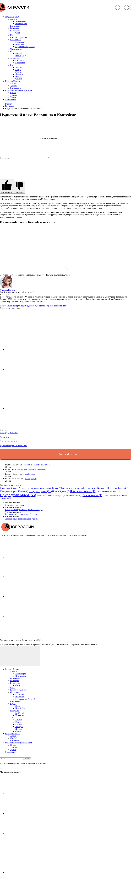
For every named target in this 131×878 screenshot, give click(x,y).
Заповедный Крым (50, 488)
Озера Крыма (119, 488)
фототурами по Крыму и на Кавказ (71, 535)
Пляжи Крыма (6, 306)
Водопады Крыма (10, 488)
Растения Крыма (43, 495)
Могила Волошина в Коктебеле (37, 465)
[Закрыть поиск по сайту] (1, 768)
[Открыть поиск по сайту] (126, 7)
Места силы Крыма (96, 487)
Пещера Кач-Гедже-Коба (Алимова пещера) (24, 510)
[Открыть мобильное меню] (130, 7)
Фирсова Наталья (7, 290)
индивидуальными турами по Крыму (37, 535)
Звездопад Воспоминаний (35, 469)
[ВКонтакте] (24, 557)
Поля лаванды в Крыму (108, 491)
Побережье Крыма (83, 491)
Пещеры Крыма (40, 491)
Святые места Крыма (73, 496)
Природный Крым (18, 495)
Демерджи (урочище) (14, 505)
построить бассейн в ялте (55, 306)
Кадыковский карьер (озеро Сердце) (21, 514)
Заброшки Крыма (30, 488)
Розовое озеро (56, 495)
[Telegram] (24, 616)
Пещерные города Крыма (14, 491)
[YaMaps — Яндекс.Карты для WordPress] (65, 269)
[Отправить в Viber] (24, 389)
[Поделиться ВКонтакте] (24, 330)
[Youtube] (24, 577)
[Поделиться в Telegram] (24, 349)
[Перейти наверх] (20, 656)
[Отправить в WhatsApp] (24, 408)
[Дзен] (24, 636)
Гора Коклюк (29, 474)
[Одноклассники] (24, 596)
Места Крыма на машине (72, 488)
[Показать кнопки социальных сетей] (117, 7)
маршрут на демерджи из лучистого (28, 306)
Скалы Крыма (93, 495)
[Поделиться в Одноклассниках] (24, 369)
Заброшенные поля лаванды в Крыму (21, 519)
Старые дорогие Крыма (112, 495)
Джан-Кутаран (30, 478)
